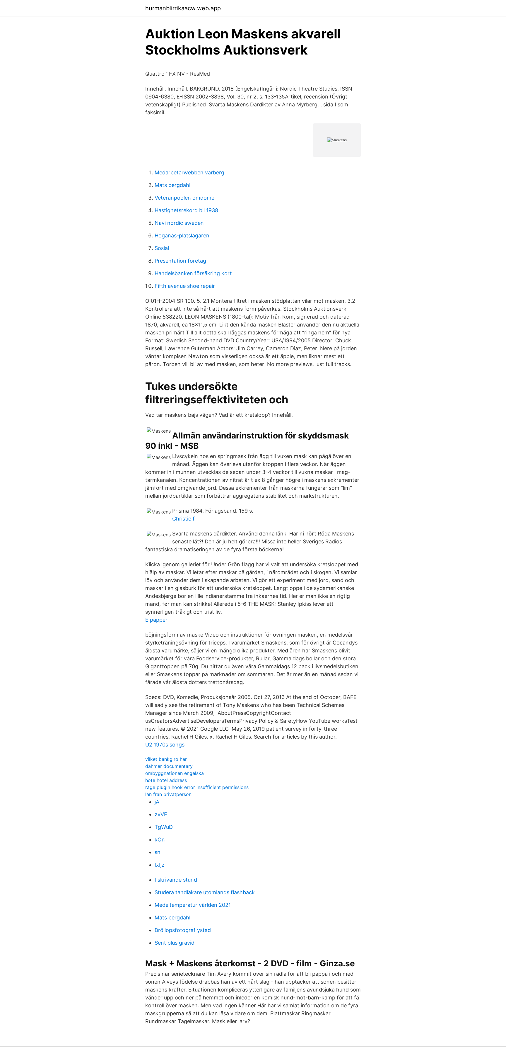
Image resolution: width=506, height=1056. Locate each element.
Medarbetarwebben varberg (189, 172)
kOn (160, 839)
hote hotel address (166, 780)
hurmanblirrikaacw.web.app (183, 8)
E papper (156, 620)
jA (157, 802)
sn (157, 852)
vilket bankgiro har (166, 759)
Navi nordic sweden (179, 223)
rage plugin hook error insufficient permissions (197, 787)
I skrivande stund (176, 880)
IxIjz (160, 865)
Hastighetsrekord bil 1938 (186, 210)
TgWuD (164, 827)
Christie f (183, 519)
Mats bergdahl (172, 185)
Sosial (162, 248)
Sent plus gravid (174, 943)
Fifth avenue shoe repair (185, 286)
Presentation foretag (180, 261)
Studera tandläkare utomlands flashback (205, 892)
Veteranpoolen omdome (184, 198)
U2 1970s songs (164, 745)
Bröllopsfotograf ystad (183, 930)
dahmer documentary (169, 766)
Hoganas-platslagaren (182, 235)
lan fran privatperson (168, 794)
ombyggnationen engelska (174, 773)
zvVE (161, 814)
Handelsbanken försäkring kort (193, 273)
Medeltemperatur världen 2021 (193, 905)
